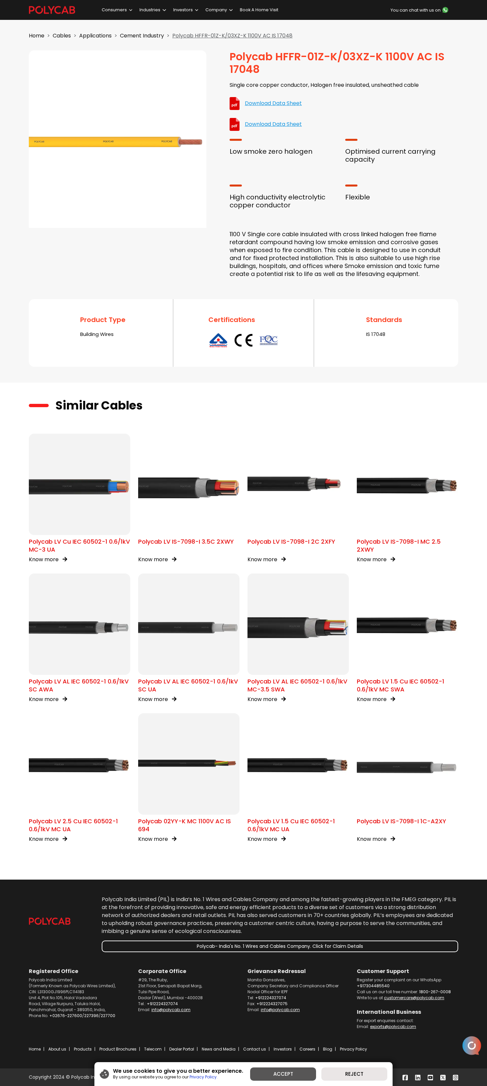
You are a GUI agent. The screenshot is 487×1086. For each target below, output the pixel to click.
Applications (95, 35)
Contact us (254, 1049)
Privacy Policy (353, 1049)
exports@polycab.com (393, 1026)
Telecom (153, 1049)
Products (83, 1049)
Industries (149, 10)
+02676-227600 (65, 1015)
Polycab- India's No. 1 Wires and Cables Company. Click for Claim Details (280, 946)
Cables (62, 35)
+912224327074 (162, 1003)
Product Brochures (117, 1049)
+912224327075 (272, 1003)
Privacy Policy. (203, 1077)
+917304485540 (373, 986)
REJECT (354, 1073)
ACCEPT (283, 1073)
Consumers (114, 10)
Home (36, 35)
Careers (307, 1049)
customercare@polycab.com (414, 998)
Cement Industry (142, 35)
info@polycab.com (170, 1009)
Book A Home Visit (259, 10)
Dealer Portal (181, 1049)
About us (57, 1049)
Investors (183, 10)
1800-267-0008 (435, 992)
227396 (91, 1015)
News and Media (219, 1049)
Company (216, 10)
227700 (108, 1015)
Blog (327, 1049)
